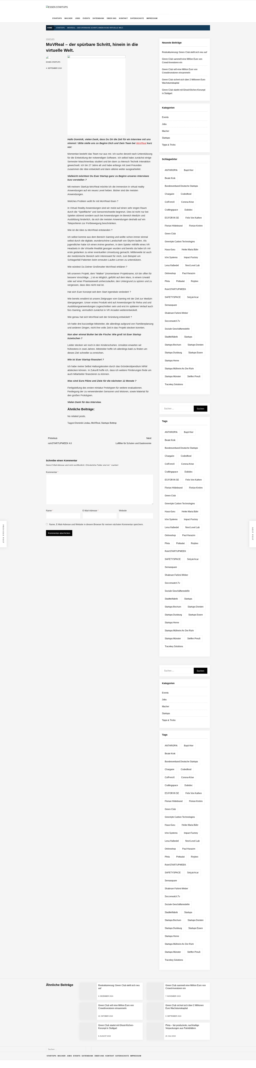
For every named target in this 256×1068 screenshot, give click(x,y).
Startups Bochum (173, 345)
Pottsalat (180, 281)
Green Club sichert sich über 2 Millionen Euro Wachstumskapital (88, 987)
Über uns (111, 18)
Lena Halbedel (172, 265)
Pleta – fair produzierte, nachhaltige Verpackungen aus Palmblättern (89, 1008)
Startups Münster (173, 376)
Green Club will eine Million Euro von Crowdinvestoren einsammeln (89, 976)
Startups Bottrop (108, 423)
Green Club (170, 233)
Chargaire (169, 194)
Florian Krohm (196, 226)
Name (49, 510)
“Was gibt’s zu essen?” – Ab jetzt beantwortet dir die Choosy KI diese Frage (93, 1029)
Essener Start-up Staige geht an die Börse (79, 1040)
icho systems (171, 257)
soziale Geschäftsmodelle (177, 329)
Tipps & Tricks (168, 145)
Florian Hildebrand (174, 226)
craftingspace (171, 210)
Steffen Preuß (193, 376)
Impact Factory (191, 257)
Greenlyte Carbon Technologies (180, 241)
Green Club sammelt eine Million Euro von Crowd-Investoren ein (88, 965)
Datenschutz (137, 18)
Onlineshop (170, 273)
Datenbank (98, 18)
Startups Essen (195, 352)
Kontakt (123, 18)
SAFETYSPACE (173, 297)
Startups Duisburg (173, 352)
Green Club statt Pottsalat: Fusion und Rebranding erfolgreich (87, 1019)
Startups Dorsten (195, 345)
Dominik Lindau (82, 423)
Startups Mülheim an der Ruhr (179, 368)
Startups (57, 18)
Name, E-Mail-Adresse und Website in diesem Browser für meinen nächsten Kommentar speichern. (96, 524)
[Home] (48, 18)
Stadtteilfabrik (171, 337)
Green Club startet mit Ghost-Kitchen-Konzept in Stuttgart (85, 997)
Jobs (77, 18)
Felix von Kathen (193, 218)
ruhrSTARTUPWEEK (175, 289)
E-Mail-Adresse (91, 510)
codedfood (186, 194)
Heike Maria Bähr (190, 249)
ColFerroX (170, 202)
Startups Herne (172, 360)
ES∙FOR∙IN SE (172, 218)
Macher (69, 18)
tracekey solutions (174, 384)
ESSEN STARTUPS (53, 62)
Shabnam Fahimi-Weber (176, 313)
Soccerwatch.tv (172, 321)
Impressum (152, 18)
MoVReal (141, 143)
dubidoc (189, 210)
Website (123, 510)
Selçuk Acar (193, 297)
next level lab (192, 265)
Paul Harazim (188, 273)
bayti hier (188, 170)
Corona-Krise (187, 202)
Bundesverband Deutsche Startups (181, 186)
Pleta (167, 281)
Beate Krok (170, 178)
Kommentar (52, 472)
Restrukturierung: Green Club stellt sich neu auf (184, 52)
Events (86, 18)
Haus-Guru (170, 249)
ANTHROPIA (171, 170)
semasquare (171, 305)
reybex (194, 281)
